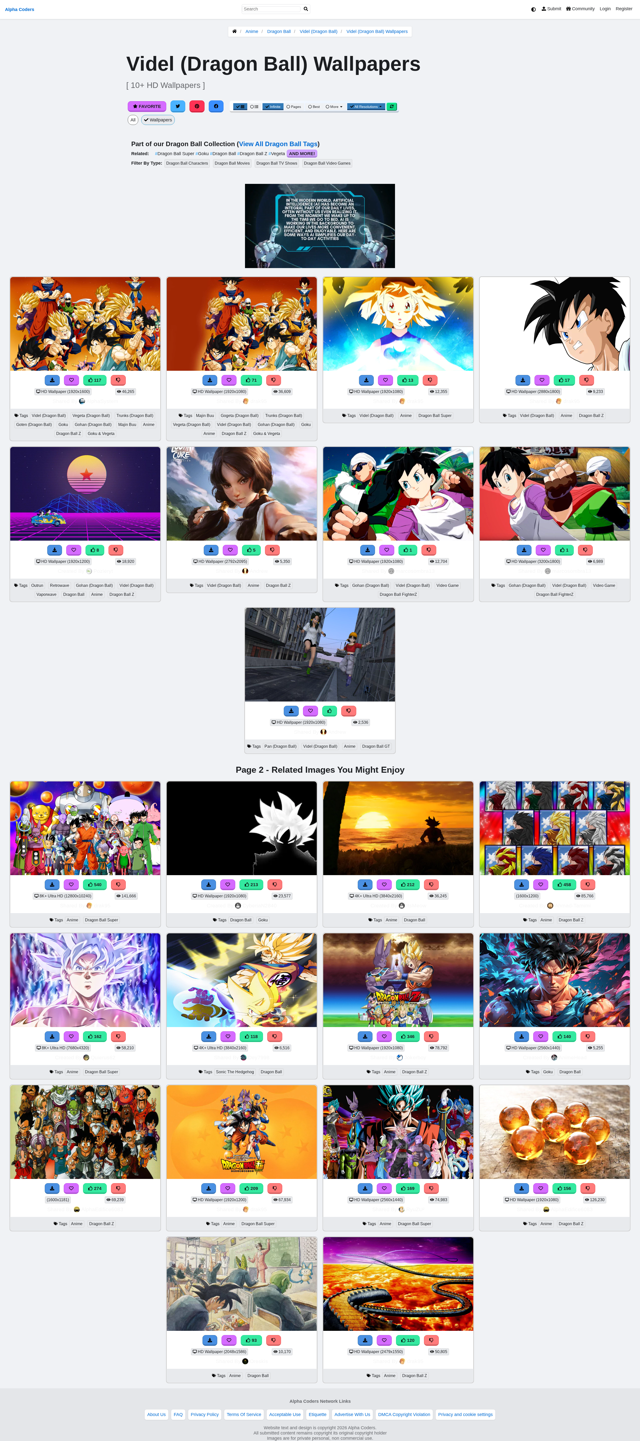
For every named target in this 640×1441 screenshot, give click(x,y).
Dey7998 (259, 1057)
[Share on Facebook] (216, 106)
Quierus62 (103, 1057)
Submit (553, 8)
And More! (302, 153)
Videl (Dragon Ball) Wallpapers (377, 31)
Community (583, 8)
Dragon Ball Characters (187, 163)
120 (410, 1340)
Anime (252, 31)
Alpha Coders (19, 9)
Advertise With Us (352, 1414)
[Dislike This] (429, 550)
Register (624, 8)
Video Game (447, 585)
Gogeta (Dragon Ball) (239, 415)
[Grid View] (240, 106)
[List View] (254, 106)
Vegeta (277, 153)
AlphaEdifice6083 (102, 1209)
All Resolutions (366, 107)
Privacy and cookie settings (465, 1414)
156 (566, 1188)
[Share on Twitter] (178, 106)
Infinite (275, 107)
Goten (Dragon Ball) (34, 424)
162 (97, 1036)
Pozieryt (103, 571)
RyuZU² (415, 1209)
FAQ (178, 1414)
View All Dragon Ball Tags (278, 144)
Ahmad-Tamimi (573, 905)
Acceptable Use (285, 1414)
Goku (203, 153)
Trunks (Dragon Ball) (134, 415)
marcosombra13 (415, 571)
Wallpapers (160, 119)
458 (566, 884)
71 (253, 380)
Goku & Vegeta (101, 433)
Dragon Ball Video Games (327, 163)
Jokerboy (415, 1057)
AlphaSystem (102, 401)
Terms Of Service (244, 1414)
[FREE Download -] (367, 550)
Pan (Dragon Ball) (280, 746)
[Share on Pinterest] (197, 106)
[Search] (306, 9)
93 (253, 1340)
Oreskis (259, 1361)
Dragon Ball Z (252, 153)
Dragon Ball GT (376, 746)
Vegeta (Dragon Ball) (91, 415)
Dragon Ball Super (175, 153)
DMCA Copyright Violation (404, 1414)
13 (410, 380)
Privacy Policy (205, 1414)
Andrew (259, 571)
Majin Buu (127, 424)
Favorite (149, 106)
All (133, 119)
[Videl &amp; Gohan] (398, 539)
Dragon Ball (279, 31)
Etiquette (317, 1414)
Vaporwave (46, 594)
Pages (296, 107)
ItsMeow (416, 905)
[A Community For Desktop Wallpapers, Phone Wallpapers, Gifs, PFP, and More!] (234, 31)
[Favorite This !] (386, 550)
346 (410, 1036)
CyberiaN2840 (259, 905)
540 (97, 884)
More (334, 107)
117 (97, 380)
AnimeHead (573, 1057)
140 (566, 1036)
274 (97, 1188)
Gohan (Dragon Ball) (93, 424)
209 (253, 1188)
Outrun (37, 585)
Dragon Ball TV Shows (276, 163)
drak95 (258, 401)
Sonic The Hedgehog (235, 1072)
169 (410, 1188)
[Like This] (329, 711)
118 (253, 1036)
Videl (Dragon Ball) (319, 31)
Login (605, 8)
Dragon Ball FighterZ (398, 594)
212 (410, 884)
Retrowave (59, 585)
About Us (156, 1414)
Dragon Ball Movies (232, 163)
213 (253, 884)
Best (316, 107)
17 (567, 380)
